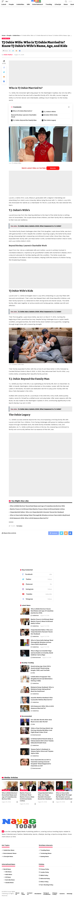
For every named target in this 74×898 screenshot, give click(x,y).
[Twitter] (37, 579)
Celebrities (16, 35)
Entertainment (36, 657)
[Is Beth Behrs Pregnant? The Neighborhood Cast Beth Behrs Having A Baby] (24, 679)
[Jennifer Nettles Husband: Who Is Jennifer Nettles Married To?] (24, 700)
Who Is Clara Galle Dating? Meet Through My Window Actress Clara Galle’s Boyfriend (40, 515)
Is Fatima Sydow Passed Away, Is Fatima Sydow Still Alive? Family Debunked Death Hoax (42, 741)
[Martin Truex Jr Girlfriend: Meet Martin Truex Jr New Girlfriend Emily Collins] (24, 621)
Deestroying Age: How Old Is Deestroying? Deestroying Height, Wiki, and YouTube (41, 668)
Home (3, 35)
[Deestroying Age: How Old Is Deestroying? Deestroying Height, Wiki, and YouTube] (24, 668)
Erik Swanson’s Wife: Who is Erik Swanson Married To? (29, 518)
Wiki (33, 673)
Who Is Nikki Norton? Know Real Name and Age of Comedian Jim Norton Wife (37, 506)
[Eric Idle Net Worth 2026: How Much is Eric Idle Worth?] (24, 722)
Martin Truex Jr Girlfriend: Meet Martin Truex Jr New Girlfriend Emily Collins (37, 509)
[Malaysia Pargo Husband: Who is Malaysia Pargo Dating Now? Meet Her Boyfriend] (24, 689)
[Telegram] (37, 599)
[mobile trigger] (3, 1)
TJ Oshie (19, 526)
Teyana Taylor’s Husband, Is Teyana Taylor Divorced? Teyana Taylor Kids (42, 751)
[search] (66, 1)
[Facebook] (37, 574)
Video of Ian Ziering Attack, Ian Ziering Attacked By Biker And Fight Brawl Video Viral (42, 730)
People (9, 35)
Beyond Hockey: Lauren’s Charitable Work (23, 116)
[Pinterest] (37, 584)
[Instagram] (37, 589)
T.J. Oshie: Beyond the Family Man (25, 120)
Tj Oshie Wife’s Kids (50, 115)
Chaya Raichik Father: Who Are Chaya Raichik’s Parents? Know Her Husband (37, 512)
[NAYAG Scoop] (36, 1)
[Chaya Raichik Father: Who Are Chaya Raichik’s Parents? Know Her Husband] (24, 632)
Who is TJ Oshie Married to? (22, 111)
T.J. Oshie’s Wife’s (50, 111)
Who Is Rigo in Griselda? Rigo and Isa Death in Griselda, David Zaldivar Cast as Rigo (42, 653)
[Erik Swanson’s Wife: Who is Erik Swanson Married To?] (24, 708)
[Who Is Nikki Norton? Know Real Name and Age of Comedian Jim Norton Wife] (24, 611)
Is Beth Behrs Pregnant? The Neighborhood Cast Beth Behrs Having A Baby (41, 679)
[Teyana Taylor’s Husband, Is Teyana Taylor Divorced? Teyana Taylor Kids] (24, 751)
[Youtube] (37, 594)
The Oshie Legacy (50, 120)
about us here (11, 836)
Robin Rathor (8, 54)
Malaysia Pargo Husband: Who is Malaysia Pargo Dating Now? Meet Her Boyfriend (42, 689)
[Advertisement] (37, 20)
